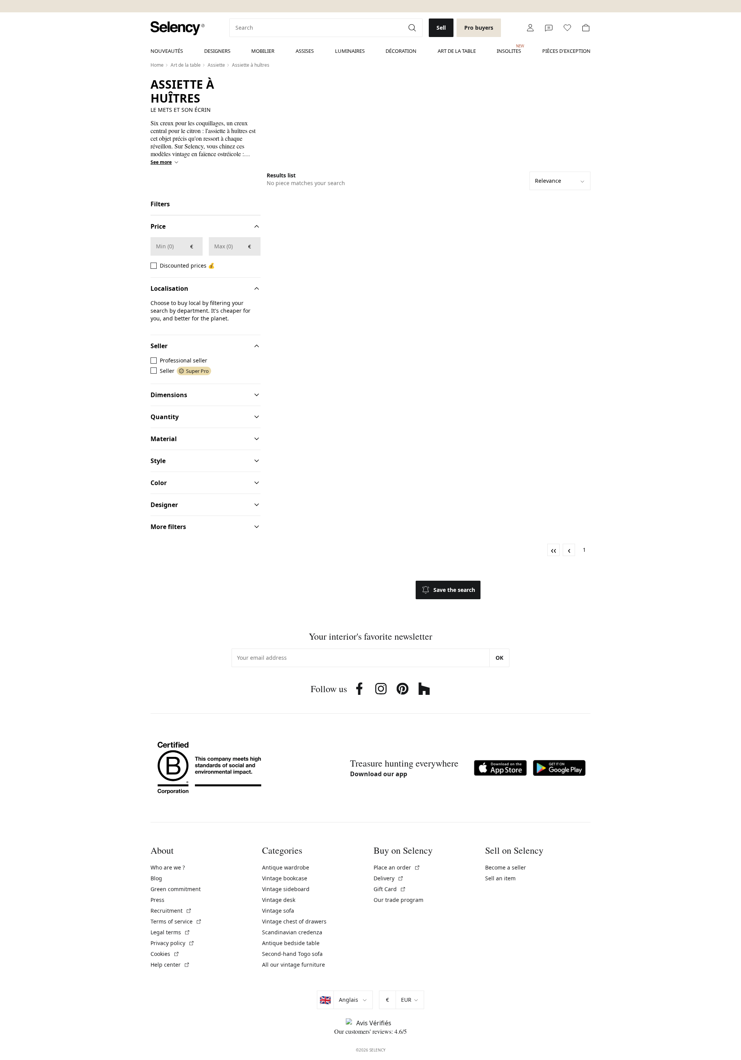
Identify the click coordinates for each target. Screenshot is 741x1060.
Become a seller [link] (505, 867)
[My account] (530, 27)
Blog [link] (156, 878)
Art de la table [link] (457, 50)
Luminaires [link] (350, 50)
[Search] (413, 27)
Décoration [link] (401, 50)
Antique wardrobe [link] (285, 867)
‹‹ (553, 550)
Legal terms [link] (170, 932)
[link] (178, 28)
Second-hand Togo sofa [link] (292, 953)
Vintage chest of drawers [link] (294, 921)
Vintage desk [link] (278, 899)
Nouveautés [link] (167, 50)
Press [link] (157, 899)
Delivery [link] (389, 878)
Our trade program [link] (398, 899)
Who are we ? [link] (168, 867)
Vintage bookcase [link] (284, 878)
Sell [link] (441, 27)
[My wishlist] (567, 27)
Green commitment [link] (176, 889)
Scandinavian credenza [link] (292, 932)
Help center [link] (170, 964)
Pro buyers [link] (478, 27)
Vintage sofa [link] (278, 910)
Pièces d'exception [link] (566, 50)
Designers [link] (217, 50)
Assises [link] (305, 50)
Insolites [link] (509, 49)
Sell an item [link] (500, 878)
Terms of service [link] (176, 921)
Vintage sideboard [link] (286, 889)
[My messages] (548, 27)
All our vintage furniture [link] (293, 964)
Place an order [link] (397, 867)
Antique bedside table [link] (291, 943)
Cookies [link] (165, 953)
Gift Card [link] (390, 889)
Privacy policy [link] (173, 943)
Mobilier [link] (262, 50)
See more (161, 162)
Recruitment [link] (171, 910)
